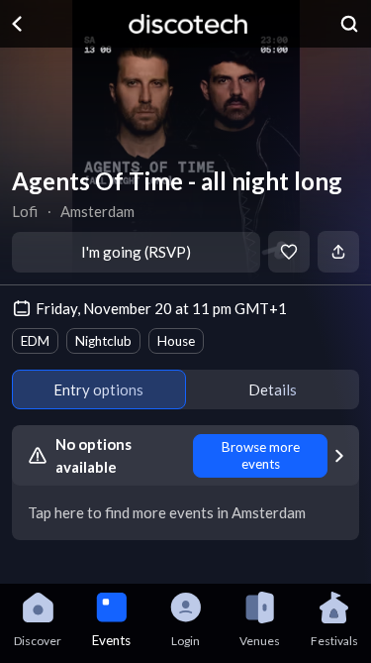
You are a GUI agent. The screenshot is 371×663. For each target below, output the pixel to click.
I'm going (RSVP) (136, 252)
